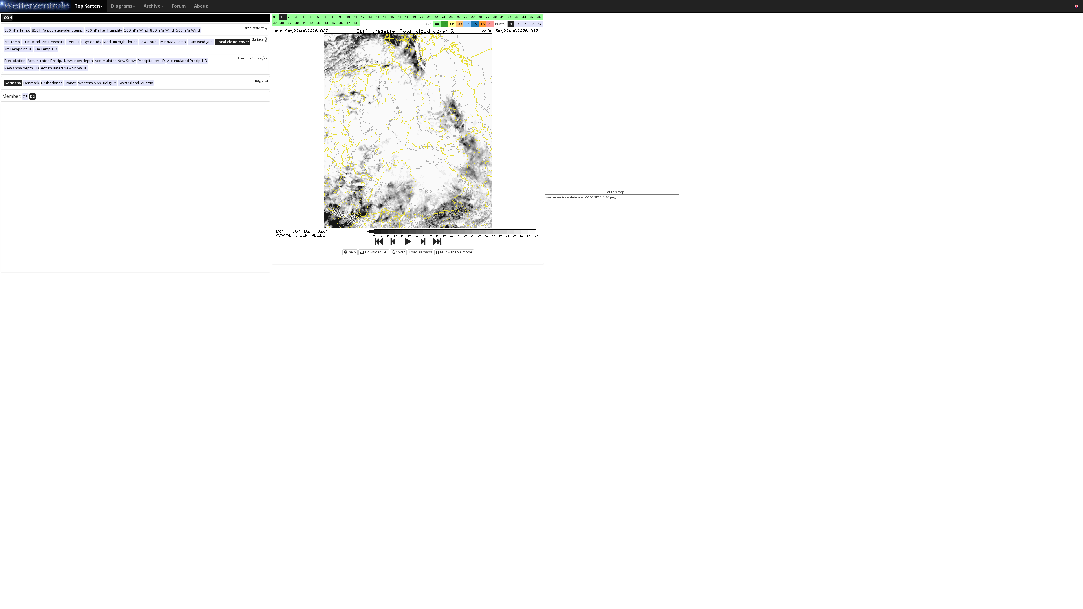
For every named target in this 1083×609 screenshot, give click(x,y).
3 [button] (518, 23)
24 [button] (539, 23)
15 (384, 17)
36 (538, 17)
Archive (152, 6)
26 (465, 17)
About (201, 6)
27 (472, 17)
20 (421, 17)
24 (450, 17)
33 (516, 17)
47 (348, 23)
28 (480, 17)
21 (428, 17)
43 (318, 23)
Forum (179, 6)
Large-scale (251, 28)
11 (355, 17)
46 (340, 23)
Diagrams (121, 6)
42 (311, 23)
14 (377, 17)
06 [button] (452, 23)
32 (509, 17)
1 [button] (511, 23)
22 (436, 17)
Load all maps (420, 252)
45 (333, 23)
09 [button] (460, 23)
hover (400, 252)
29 (487, 17)
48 (355, 23)
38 (282, 23)
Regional (261, 80)
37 (274, 23)
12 (362, 17)
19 (414, 17)
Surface (258, 39)
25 (458, 17)
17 (399, 17)
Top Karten (87, 6)
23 (443, 17)
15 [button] (475, 23)
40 (296, 23)
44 (326, 23)
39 (289, 23)
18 (406, 17)
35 (531, 17)
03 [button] (444, 23)
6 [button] (525, 23)
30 (494, 17)
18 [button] (483, 23)
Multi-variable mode (456, 252)
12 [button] (467, 23)
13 (370, 17)
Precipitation (247, 58)
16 (392, 17)
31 (502, 17)
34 (524, 17)
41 (304, 23)
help (352, 252)
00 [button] (437, 23)
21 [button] (490, 23)
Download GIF (376, 252)
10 (348, 17)
